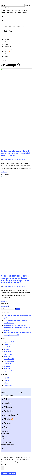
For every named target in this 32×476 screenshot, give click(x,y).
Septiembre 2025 (9, 342)
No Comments (20, 159)
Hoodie (7, 41)
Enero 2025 (7, 356)
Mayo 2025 (7, 349)
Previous (3, 306)
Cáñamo (7, 44)
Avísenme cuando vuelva (8, 473)
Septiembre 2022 (9, 371)
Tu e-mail (3, 464)
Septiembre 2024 (9, 361)
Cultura (6, 383)
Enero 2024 (7, 368)
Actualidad (7, 378)
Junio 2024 (7, 366)
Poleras (7, 39)
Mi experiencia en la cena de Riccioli (15, 325)
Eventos (7, 54)
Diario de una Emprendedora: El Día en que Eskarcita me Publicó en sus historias (15, 153)
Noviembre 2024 (9, 359)
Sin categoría (12, 159)
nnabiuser (5, 159)
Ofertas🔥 (7, 51)
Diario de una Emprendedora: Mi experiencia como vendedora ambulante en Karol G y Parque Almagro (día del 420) (15, 279)
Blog (6, 56)
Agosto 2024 (7, 364)
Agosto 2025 (7, 344)
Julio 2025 (7, 347)
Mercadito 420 (9, 49)
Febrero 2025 (8, 354)
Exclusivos (8, 46)
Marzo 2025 (7, 351)
